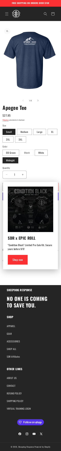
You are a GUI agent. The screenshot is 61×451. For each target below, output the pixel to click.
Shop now (18, 260)
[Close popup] (49, 190)
